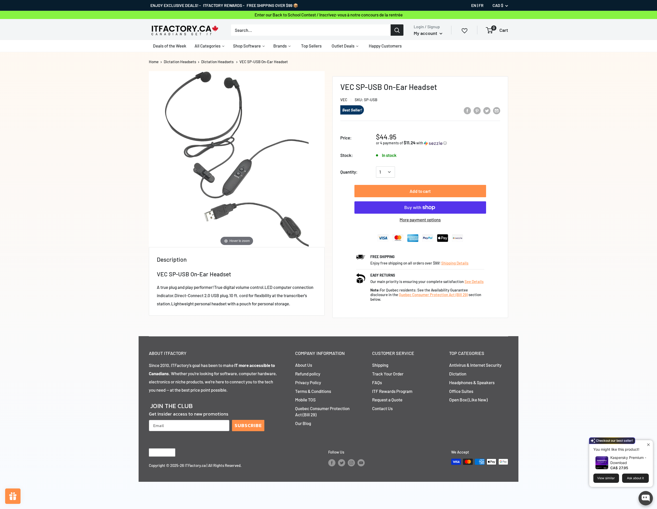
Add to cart (420, 191)
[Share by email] (496, 110)
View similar (606, 478)
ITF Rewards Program (392, 391)
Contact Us (382, 408)
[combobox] (311, 30)
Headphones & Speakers (472, 382)
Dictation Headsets (180, 61)
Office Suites (461, 391)
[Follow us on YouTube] (361, 462)
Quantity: (349, 171)
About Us (303, 364)
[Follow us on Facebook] (331, 462)
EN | (474, 5)
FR (481, 5)
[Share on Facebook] (467, 110)
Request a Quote (387, 399)
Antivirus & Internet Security (475, 364)
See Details (474, 281)
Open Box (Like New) (468, 399)
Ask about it (635, 478)
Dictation (457, 373)
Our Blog (303, 423)
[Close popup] (648, 445)
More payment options (420, 219)
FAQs (377, 382)
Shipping (380, 364)
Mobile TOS (305, 399)
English (158, 452)
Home (154, 61)
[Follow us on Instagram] (351, 462)
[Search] (397, 30)
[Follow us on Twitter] (341, 462)
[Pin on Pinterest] (477, 110)
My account (426, 33)
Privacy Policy (308, 382)
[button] (419, 143)
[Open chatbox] (646, 498)
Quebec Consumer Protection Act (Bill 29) (433, 294)
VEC (343, 99)
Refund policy (307, 373)
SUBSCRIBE (248, 425)
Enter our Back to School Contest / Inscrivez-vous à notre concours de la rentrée (329, 14)
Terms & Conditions (313, 391)
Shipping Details (454, 263)
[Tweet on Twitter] (486, 110)
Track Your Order (387, 373)
